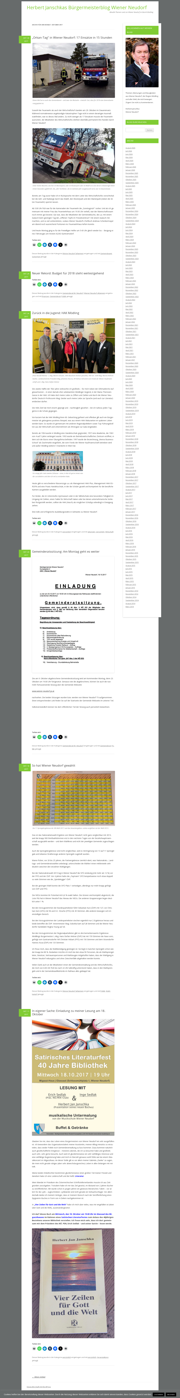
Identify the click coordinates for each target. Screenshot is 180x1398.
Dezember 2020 (132, 363)
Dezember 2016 (132, 515)
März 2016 (130, 543)
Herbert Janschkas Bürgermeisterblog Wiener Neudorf (87, 7)
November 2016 (132, 518)
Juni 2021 (129, 344)
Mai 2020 (129, 385)
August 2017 (130, 489)
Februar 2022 (131, 319)
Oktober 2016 (131, 521)
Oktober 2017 (131, 483)
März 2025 (130, 202)
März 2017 (130, 505)
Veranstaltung (102, 1357)
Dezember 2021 (132, 325)
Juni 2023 (129, 268)
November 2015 (132, 556)
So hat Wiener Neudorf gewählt (53, 765)
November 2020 (132, 366)
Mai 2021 (129, 347)
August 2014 (130, 603)
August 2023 (130, 262)
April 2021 (129, 350)
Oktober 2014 (131, 597)
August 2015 (130, 565)
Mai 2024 (129, 233)
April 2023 (129, 274)
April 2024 (129, 236)
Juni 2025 (129, 192)
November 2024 (132, 214)
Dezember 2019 (132, 401)
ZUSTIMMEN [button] (158, 1394)
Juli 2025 (129, 189)
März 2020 (130, 391)
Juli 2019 (129, 417)
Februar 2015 (131, 584)
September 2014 (132, 600)
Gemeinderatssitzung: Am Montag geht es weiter (65, 551)
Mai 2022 (129, 309)
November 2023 (132, 252)
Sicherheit (36, 256)
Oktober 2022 (131, 293)
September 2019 (132, 410)
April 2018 (129, 464)
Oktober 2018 (131, 445)
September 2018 (132, 448)
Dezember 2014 (132, 591)
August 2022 (130, 300)
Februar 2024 (131, 243)
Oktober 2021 (131, 331)
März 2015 (130, 581)
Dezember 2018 (132, 439)
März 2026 (130, 164)
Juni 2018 (129, 458)
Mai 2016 (129, 537)
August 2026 (130, 148)
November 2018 (132, 442)
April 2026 (129, 160)
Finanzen (45, 296)
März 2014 (130, 606)
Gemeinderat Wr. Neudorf (72, 293)
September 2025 (132, 183)
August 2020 (130, 376)
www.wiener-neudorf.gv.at (43, 691)
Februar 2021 (131, 357)
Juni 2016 (129, 534)
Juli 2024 (129, 227)
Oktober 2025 (131, 179)
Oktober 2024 (131, 217)
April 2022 (129, 312)
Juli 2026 (129, 151)
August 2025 (130, 186)
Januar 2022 (130, 322)
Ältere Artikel (38, 1377)
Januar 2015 (130, 587)
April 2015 (129, 578)
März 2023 (130, 277)
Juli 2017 (129, 493)
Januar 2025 (130, 208)
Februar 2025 (131, 205)
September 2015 (132, 562)
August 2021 (130, 338)
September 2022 (132, 296)
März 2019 (130, 429)
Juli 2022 (129, 303)
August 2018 (130, 451)
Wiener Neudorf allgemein (73, 253)
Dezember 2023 (132, 249)
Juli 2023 (129, 265)
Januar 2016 (130, 550)
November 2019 (132, 404)
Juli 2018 (129, 455)
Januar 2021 (130, 360)
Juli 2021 (129, 341)
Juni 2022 (129, 306)
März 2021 (130, 353)
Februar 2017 (131, 508)
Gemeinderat (55, 296)
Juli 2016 (129, 531)
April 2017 (129, 502)
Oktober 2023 (131, 255)
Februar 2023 (131, 281)
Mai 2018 (129, 461)
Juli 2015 (129, 569)
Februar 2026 (131, 167)
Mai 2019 (129, 423)
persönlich (66, 532)
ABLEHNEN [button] (171, 1394)
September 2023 (132, 258)
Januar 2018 (130, 474)
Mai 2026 (129, 157)
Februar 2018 (131, 470)
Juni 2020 (129, 382)
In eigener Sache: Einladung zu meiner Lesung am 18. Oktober (68, 1012)
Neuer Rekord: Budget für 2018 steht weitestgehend (68, 273)
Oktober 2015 (131, 559)
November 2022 (132, 290)
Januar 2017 (130, 512)
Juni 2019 (129, 420)
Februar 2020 (131, 394)
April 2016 (129, 540)
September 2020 (132, 372)
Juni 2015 (129, 572)
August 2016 (130, 527)
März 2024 (130, 239)
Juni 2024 (129, 230)
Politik (63, 296)
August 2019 (130, 413)
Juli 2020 (129, 379)
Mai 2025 (129, 195)
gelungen (91, 532)
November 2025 (132, 176)
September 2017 (132, 486)
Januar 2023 (130, 284)
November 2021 (132, 328)
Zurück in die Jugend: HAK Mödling (55, 313)
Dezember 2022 (132, 287)
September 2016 (132, 524)
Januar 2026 (130, 170)
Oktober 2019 (131, 407)
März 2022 (130, 315)
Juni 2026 (129, 154)
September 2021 (132, 334)
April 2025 (129, 198)
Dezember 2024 (132, 211)
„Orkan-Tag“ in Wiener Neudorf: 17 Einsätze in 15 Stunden (72, 37)
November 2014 (132, 594)
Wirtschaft (109, 532)
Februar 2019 (131, 432)
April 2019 (129, 426)
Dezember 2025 (132, 173)
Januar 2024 (130, 246)
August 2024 (130, 224)
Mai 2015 (129, 575)
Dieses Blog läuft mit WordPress (39, 1387)
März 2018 (130, 467)
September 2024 (132, 220)
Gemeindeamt (106, 253)
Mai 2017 (129, 499)
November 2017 (132, 480)
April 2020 (129, 388)
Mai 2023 (129, 271)
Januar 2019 (130, 436)
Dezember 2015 (132, 553)
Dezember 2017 (132, 477)
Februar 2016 (131, 546)
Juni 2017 (129, 496)
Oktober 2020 (131, 369)
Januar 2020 (130, 398)
